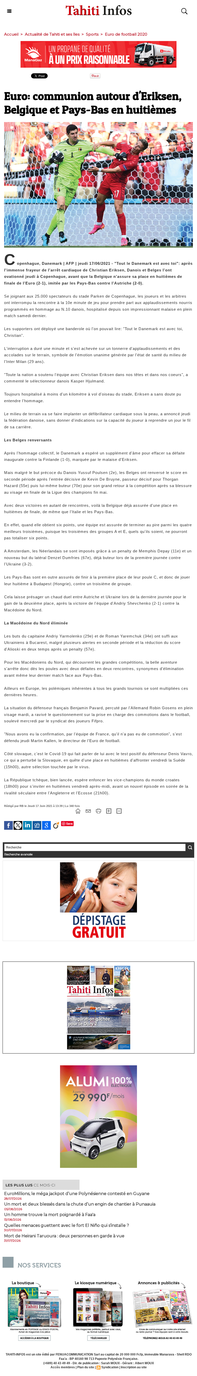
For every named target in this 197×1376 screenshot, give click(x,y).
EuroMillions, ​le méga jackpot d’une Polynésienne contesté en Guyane (77, 1193)
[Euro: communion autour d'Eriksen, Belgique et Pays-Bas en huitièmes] (98, 123)
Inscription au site (134, 1367)
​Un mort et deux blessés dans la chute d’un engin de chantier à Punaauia (79, 1204)
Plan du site (85, 1367)
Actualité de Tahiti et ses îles (52, 34)
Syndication (110, 1367)
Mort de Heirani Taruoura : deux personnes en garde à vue (64, 1236)
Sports (92, 34)
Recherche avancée (18, 854)
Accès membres (63, 1367)
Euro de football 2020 (126, 34)
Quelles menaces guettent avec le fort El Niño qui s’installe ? (66, 1225)
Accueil (11, 34)
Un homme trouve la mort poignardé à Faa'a (49, 1214)
